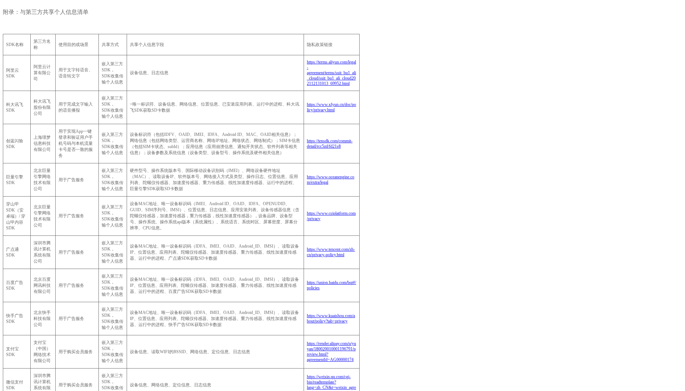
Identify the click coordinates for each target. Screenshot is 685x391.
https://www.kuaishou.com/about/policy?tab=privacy (331, 318)
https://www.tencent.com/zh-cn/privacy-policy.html (331, 252)
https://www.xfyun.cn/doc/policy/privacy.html (331, 107)
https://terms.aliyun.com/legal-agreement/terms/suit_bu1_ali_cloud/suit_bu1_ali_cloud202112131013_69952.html (331, 73)
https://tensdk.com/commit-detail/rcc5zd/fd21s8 (329, 143)
